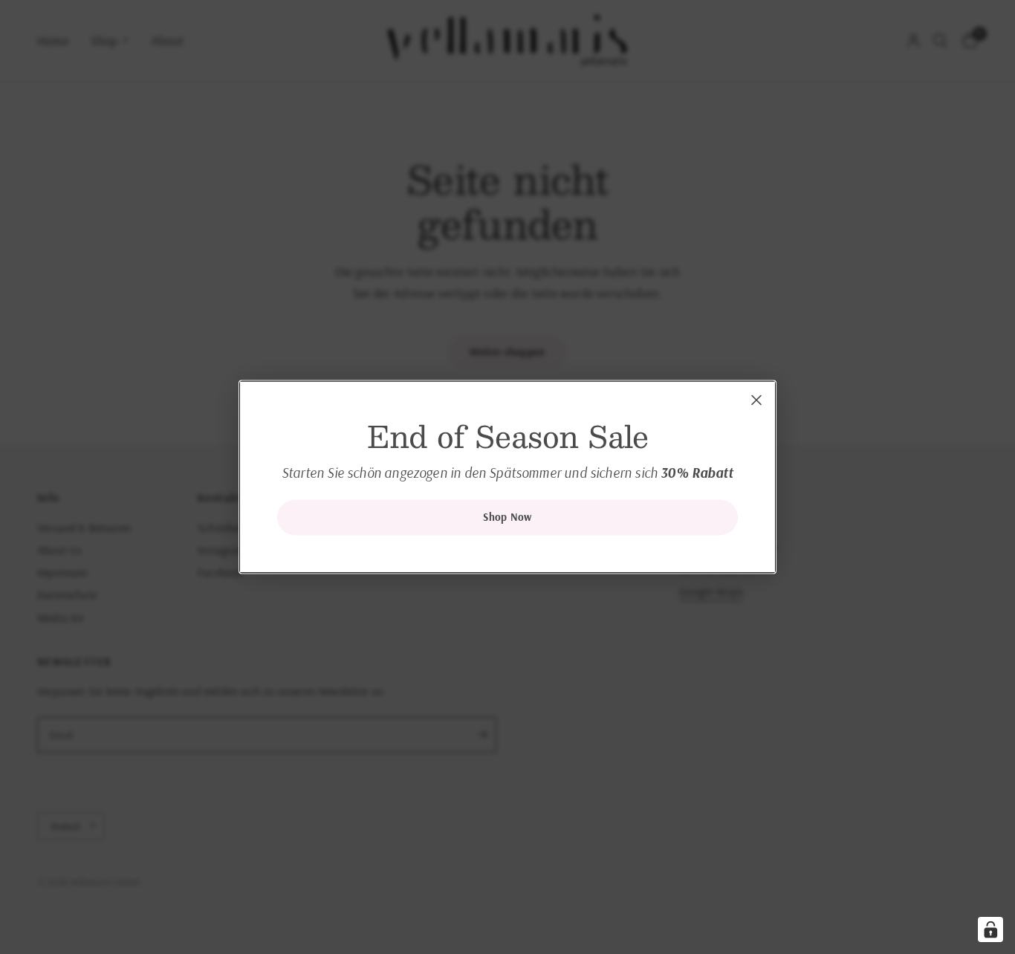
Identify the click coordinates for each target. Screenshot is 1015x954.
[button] (507, 518)
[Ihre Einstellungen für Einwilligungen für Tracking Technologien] (990, 929)
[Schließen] (756, 400)
